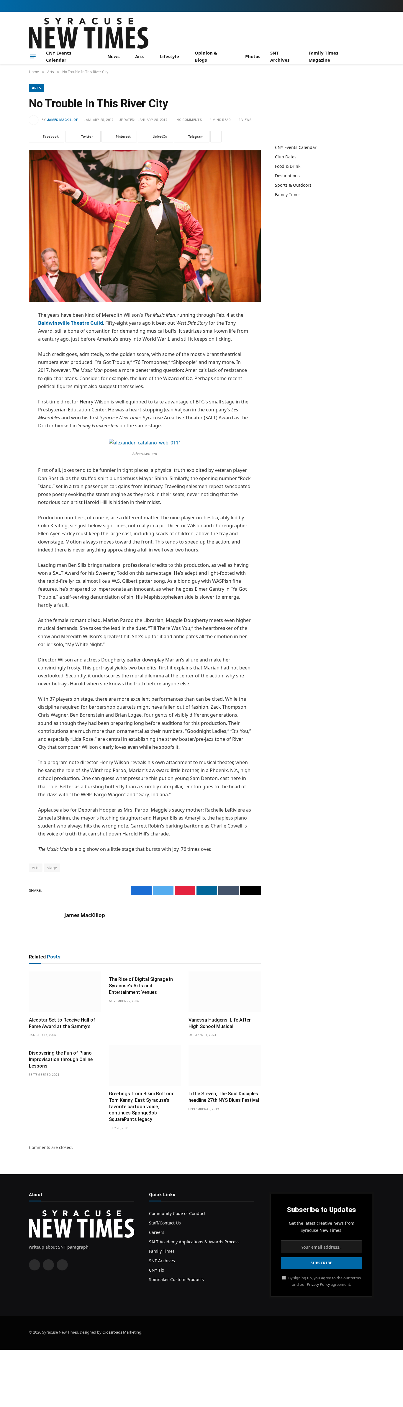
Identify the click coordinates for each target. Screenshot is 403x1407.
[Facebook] (8, 330)
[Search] (371, 56)
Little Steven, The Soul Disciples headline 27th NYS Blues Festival (224, 1097)
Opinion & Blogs (206, 56)
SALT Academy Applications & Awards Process (194, 1242)
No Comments (189, 120)
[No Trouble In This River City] (145, 226)
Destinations (287, 175)
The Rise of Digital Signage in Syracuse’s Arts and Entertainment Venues (141, 985)
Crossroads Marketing (121, 1332)
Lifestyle (169, 56)
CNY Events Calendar (58, 56)
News (113, 56)
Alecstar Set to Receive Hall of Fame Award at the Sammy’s (62, 1023)
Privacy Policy (318, 1284)
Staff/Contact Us (165, 1223)
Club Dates (285, 157)
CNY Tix (156, 1270)
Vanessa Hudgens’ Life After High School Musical (220, 1023)
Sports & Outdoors (293, 185)
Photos (252, 56)
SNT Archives (279, 56)
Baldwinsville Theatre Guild (70, 323)
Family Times (288, 194)
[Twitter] (8, 346)
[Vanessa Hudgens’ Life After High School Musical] (225, 991)
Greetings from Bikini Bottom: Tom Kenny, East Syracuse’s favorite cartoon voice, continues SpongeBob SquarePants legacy (141, 1106)
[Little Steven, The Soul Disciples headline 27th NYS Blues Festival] (225, 1065)
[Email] (8, 391)
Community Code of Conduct (177, 1213)
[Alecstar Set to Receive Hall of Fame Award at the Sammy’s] (65, 991)
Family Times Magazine (323, 56)
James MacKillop (62, 120)
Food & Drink (287, 166)
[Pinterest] (8, 376)
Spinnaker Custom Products (176, 1279)
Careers (156, 1232)
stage (52, 867)
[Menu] (33, 56)
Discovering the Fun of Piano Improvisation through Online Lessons (61, 1059)
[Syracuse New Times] (88, 33)
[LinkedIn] (8, 361)
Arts (139, 56)
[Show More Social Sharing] (216, 136)
